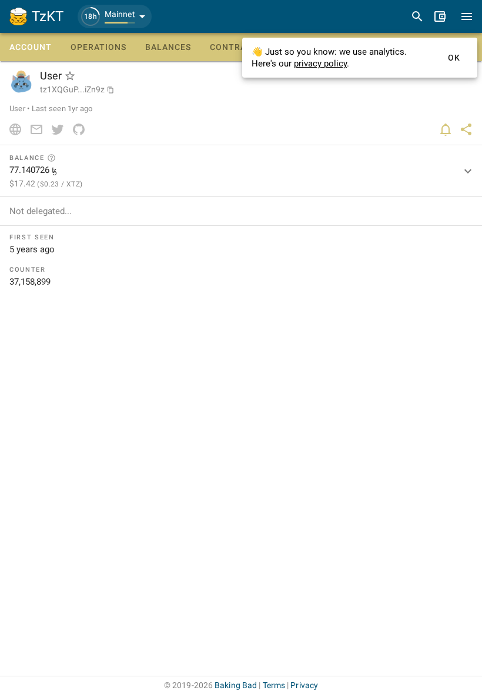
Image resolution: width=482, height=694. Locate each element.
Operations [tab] (98, 47)
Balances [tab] (168, 47)
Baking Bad (236, 685)
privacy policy (320, 63)
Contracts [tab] (236, 47)
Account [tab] (30, 47)
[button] (115, 16)
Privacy (304, 685)
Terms (274, 685)
